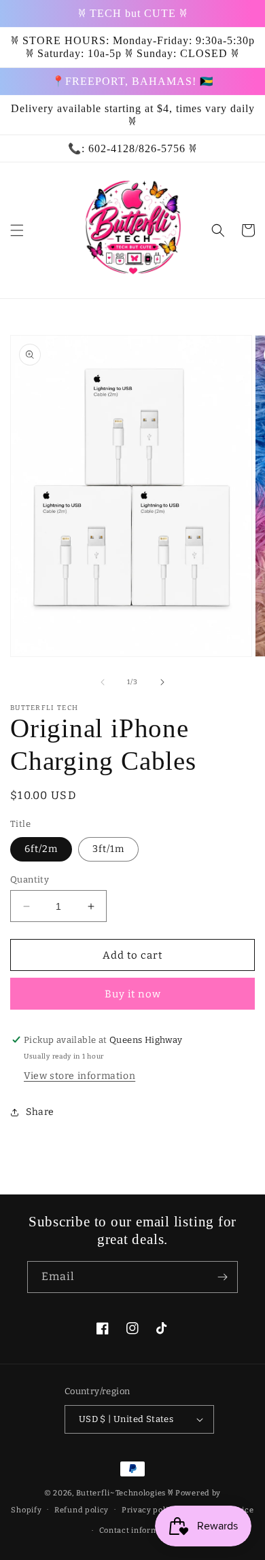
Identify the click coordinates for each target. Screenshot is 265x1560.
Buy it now (133, 994)
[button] (17, 230)
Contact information (139, 1530)
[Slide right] (162, 682)
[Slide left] (103, 682)
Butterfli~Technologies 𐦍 (125, 1493)
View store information (79, 1076)
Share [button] (40, 1112)
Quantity (29, 879)
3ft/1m (108, 849)
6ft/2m (41, 849)
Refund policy (81, 1510)
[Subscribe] (222, 1277)
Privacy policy (149, 1510)
